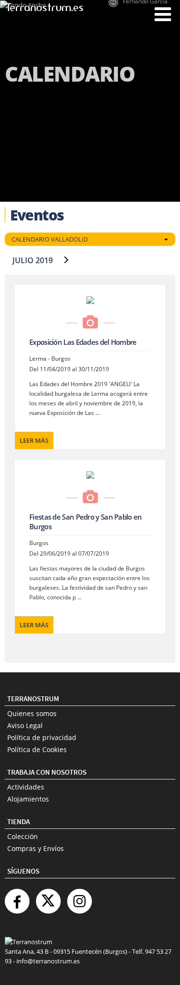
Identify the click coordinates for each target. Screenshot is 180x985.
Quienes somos (32, 713)
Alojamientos (28, 798)
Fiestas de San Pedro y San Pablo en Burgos (85, 521)
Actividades (25, 786)
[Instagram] (79, 897)
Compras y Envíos (35, 848)
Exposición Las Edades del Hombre (83, 342)
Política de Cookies (37, 749)
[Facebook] (17, 897)
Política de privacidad (41, 737)
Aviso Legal (25, 725)
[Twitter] (48, 897)
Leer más (34, 440)
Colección (22, 836)
